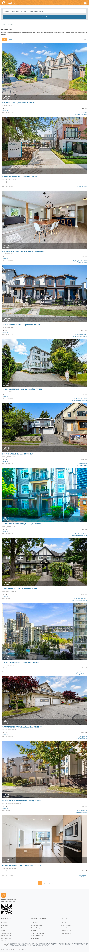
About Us (63, 922)
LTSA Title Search (66, 933)
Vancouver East (6, 935)
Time (4, 39)
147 (49, 883)
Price (10, 39)
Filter (85, 39)
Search (44, 17)
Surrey (3, 930)
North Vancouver (6, 938)
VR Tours (10, 24)
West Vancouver (6, 941)
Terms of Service (66, 925)
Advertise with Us (66, 930)
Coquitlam (4, 925)
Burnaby (4, 922)
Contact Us (64, 928)
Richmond (4, 928)
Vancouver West (6, 933)
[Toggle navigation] (85, 3)
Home (3, 24)
